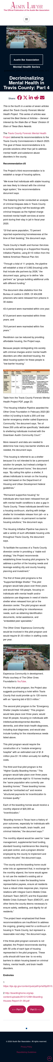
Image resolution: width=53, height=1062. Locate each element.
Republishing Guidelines (26, 1052)
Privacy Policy (26, 1046)
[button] (26, 19)
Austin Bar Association (21, 1041)
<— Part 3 (17, 1009)
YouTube (21, 681)
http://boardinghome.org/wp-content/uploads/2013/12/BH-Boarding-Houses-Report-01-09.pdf (23, 996)
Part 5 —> (35, 1009)
